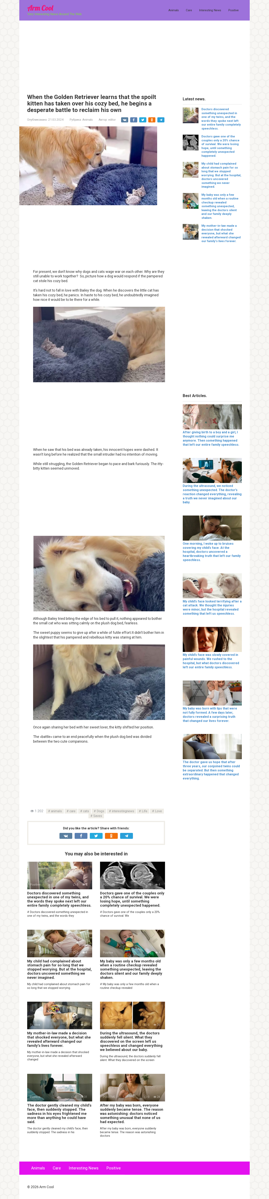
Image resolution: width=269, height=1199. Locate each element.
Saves (97, 816)
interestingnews (123, 811)
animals (56, 811)
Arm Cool (40, 7)
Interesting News (210, 10)
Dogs (100, 811)
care (72, 811)
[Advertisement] (134, 54)
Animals (173, 10)
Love (158, 811)
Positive (233, 10)
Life (144, 811)
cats (86, 811)
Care (189, 10)
